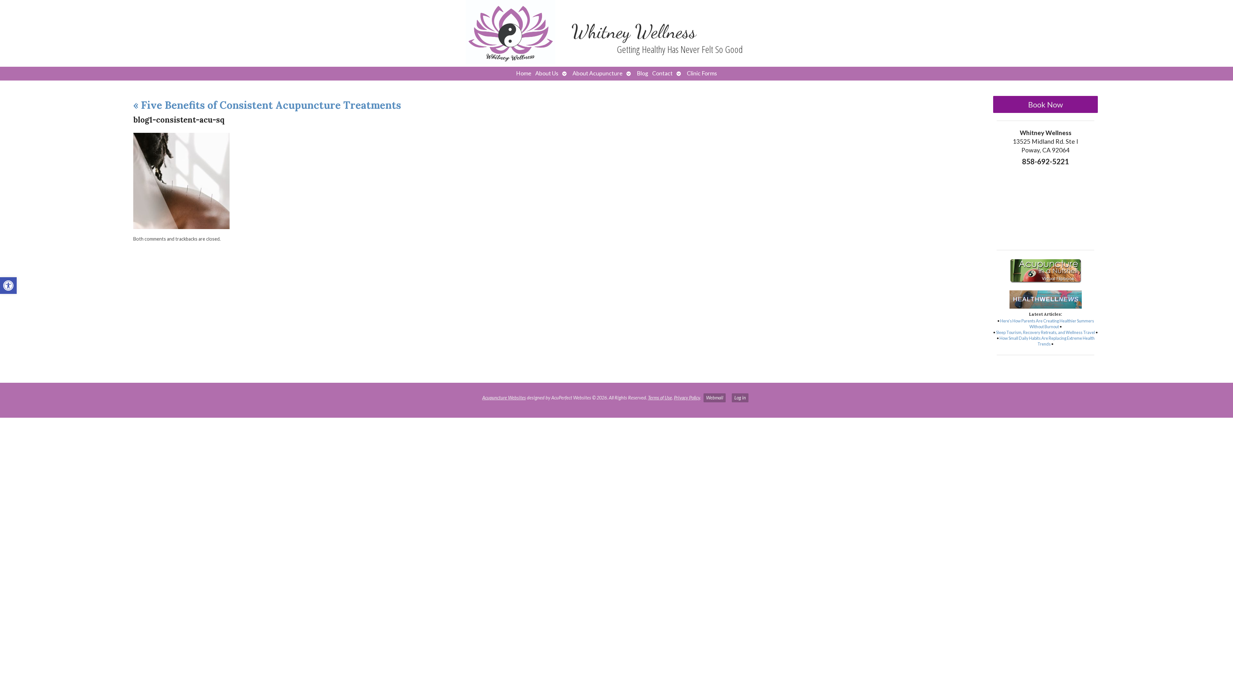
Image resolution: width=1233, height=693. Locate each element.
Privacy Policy (687, 397)
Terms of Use (660, 397)
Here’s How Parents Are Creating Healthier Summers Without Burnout (1047, 323)
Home (523, 73)
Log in (740, 397)
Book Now (1045, 104)
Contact (662, 73)
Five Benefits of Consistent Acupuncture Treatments (267, 105)
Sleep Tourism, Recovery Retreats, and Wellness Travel (1045, 332)
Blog (642, 73)
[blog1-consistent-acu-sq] (181, 227)
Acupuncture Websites (504, 397)
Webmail (714, 397)
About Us (546, 73)
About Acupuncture (598, 73)
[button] (8, 285)
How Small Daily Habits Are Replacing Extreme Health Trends (1047, 341)
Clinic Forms (702, 73)
